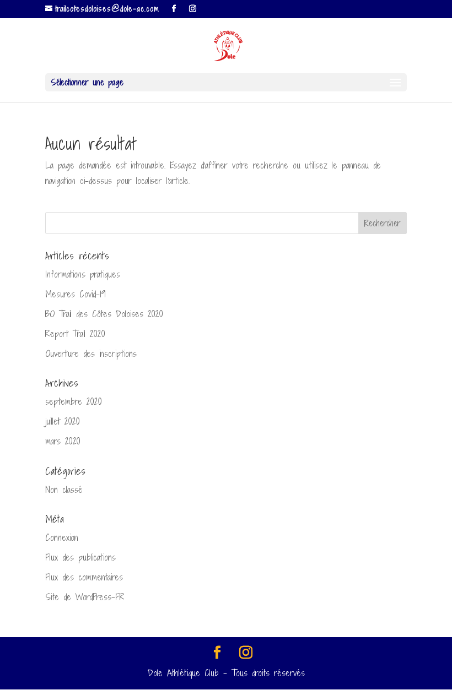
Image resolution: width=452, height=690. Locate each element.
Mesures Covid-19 (75, 294)
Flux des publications (80, 557)
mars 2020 (62, 441)
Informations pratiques (82, 274)
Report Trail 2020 (75, 334)
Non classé (64, 489)
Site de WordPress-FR (85, 597)
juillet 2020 (62, 421)
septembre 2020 (73, 401)
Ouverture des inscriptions (91, 353)
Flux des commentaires (84, 577)
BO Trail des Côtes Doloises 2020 (104, 314)
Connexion (61, 537)
